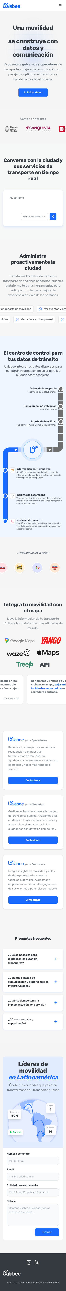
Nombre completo (18, 1153)
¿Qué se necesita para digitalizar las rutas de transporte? (22, 959)
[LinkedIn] (37, 1262)
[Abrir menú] (60, 5)
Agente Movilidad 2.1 (33, 216)
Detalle (11, 1201)
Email (10, 1169)
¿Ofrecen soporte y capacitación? (20, 1021)
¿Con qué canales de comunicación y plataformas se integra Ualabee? (28, 981)
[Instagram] (29, 1262)
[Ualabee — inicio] (11, 5)
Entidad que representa (22, 1185)
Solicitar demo (33, 92)
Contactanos (33, 780)
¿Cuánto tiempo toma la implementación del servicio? (27, 1002)
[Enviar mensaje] (53, 216)
